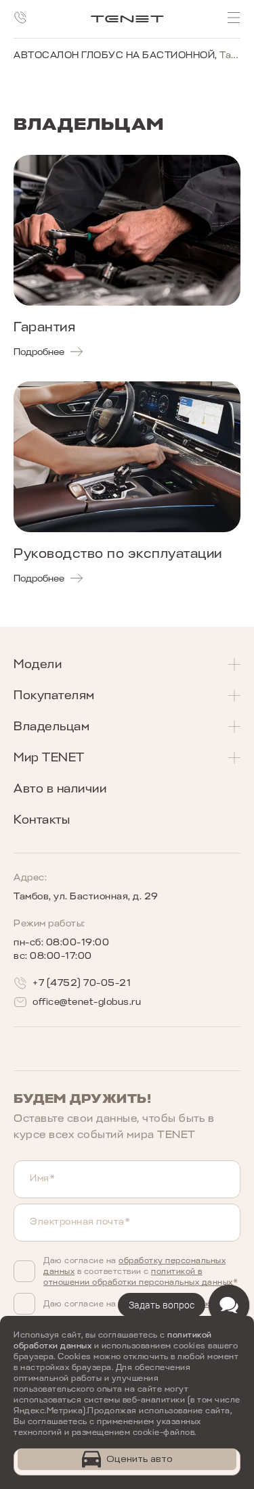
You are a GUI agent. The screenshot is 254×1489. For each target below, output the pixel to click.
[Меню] (233, 17)
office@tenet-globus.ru (87, 1002)
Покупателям (54, 695)
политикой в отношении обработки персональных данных (138, 1276)
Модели (38, 664)
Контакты (42, 819)
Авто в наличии (60, 788)
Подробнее (39, 352)
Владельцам (51, 726)
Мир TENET (49, 757)
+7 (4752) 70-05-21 (82, 983)
